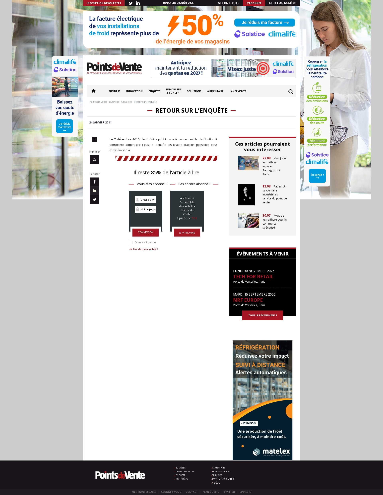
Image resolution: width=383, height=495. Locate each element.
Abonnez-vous (171, 492)
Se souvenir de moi (145, 242)
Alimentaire (215, 91)
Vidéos (216, 482)
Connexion (145, 232)
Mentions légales (144, 492)
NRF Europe (248, 300)
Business (114, 91)
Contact (192, 492)
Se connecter (228, 3)
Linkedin (245, 492)
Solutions (194, 91)
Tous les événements (262, 315)
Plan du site (210, 492)
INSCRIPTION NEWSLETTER (104, 3)
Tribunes (217, 475)
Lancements (238, 91)
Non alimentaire (221, 471)
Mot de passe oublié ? (145, 249)
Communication (185, 471)
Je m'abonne (187, 232)
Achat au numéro (282, 3)
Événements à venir (223, 479)
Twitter (229, 492)
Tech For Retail (253, 276)
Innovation (134, 91)
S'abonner (254, 3)
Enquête (154, 91)
